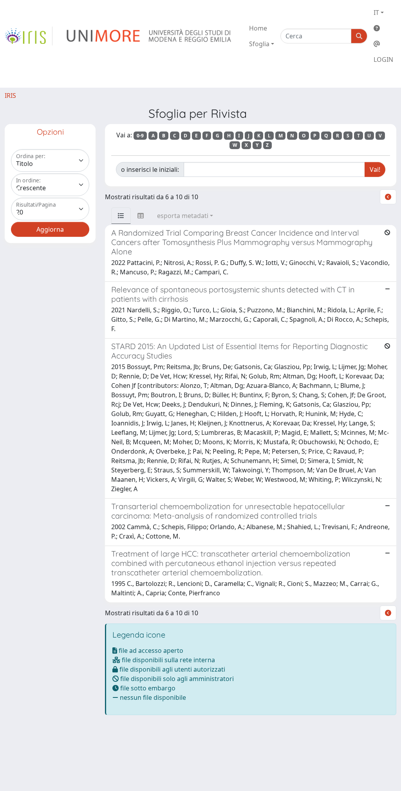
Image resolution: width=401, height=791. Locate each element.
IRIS (10, 95)
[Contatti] (383, 44)
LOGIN (383, 59)
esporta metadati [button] (182, 215)
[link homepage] (28, 36)
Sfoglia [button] (259, 44)
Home (258, 28)
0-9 (140, 135)
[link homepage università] (149, 36)
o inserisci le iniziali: (150, 169)
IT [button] (376, 12)
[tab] (121, 215)
